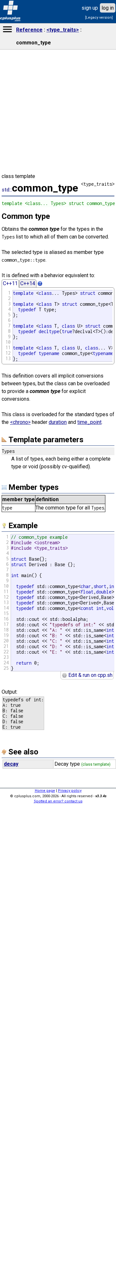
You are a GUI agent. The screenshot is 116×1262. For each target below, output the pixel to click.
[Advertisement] (58, 1160)
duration (58, 422)
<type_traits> (62, 30)
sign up (90, 8)
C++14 (27, 283)
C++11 (10, 283)
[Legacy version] (99, 17)
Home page (45, 791)
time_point (89, 422)
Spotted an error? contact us (58, 801)
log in (108, 8)
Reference (29, 30)
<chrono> (20, 422)
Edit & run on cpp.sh (89, 675)
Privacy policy (70, 791)
